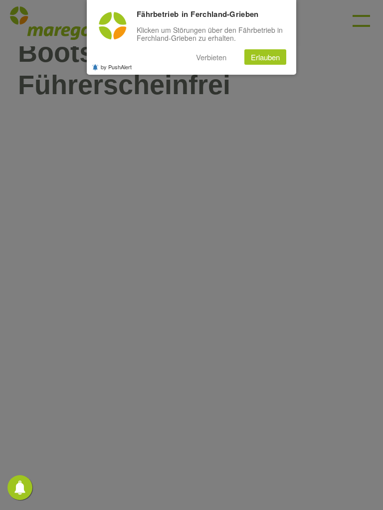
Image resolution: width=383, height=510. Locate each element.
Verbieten (211, 57)
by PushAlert (116, 67)
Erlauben (265, 57)
